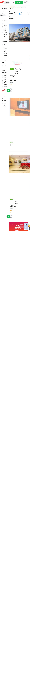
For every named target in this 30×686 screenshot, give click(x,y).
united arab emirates (13, 7)
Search (19, 2)
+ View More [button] (3, 90)
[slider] (3, 13)
